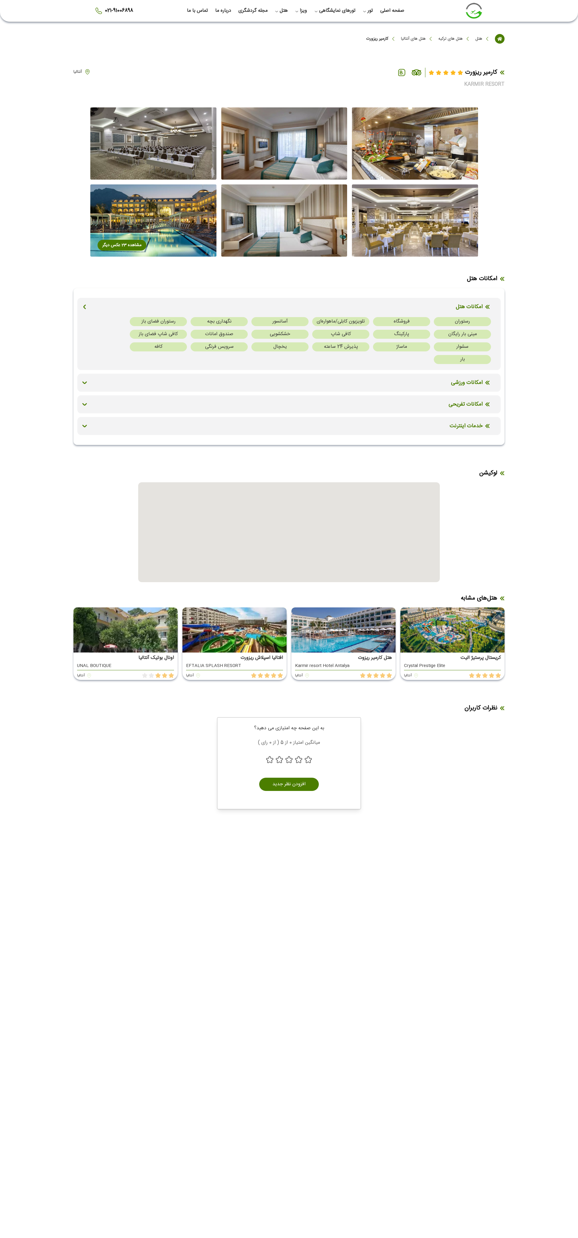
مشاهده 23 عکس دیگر (121, 245)
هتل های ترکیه (450, 39)
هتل (478, 39)
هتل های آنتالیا (413, 39)
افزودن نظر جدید (289, 784)
